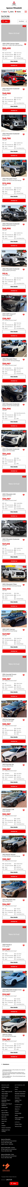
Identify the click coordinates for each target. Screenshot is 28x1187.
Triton (3, 1089)
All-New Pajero (5, 1087)
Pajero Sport (5, 1096)
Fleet (3, 1123)
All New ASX (5, 1107)
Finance (3, 1125)
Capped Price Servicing (18, 1100)
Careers (17, 1111)
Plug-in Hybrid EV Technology (19, 1118)
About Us (17, 1109)
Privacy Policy (18, 1124)
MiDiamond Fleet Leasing (6, 1130)
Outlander (4, 1098)
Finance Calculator (6, 1127)
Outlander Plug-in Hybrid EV (6, 1100)
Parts (16, 1089)
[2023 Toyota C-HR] (14, 799)
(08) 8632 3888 (8, 1142)
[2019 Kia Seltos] (14, 1024)
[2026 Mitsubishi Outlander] (14, 78)
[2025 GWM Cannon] (14, 618)
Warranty (17, 1098)
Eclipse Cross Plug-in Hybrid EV (7, 1104)
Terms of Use (18, 1126)
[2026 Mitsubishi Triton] (14, 168)
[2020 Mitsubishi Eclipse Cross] (14, 979)
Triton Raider (5, 1093)
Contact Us (14, 65)
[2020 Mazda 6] (14, 934)
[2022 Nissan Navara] (14, 844)
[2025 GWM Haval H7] (14, 303)
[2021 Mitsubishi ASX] (14, 889)
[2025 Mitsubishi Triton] (14, 348)
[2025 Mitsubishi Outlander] (14, 393)
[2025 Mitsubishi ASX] (14, 483)
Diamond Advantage (20, 1096)
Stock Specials (5, 1114)
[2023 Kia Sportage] (14, 708)
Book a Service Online (20, 1091)
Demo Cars (4, 1119)
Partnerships (18, 1113)
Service (16, 1087)
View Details (14, 61)
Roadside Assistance (20, 1093)
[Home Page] (14, 3)
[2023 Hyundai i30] (14, 753)
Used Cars (4, 1121)
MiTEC (16, 1115)
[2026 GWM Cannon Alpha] (14, 33)
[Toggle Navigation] (26, 12)
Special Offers (5, 1112)
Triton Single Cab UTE (7, 1091)
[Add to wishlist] (25, 44)
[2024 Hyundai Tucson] (14, 663)
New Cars (4, 1117)
